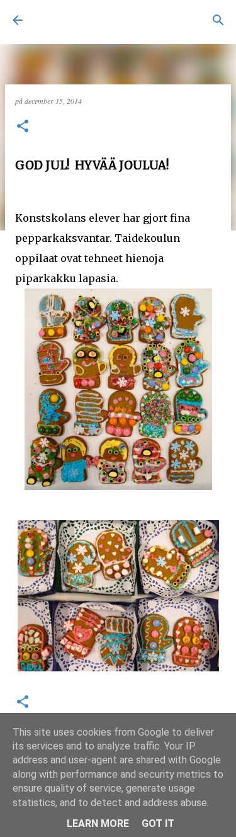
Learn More (98, 823)
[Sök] (218, 20)
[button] (22, 126)
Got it (158, 823)
